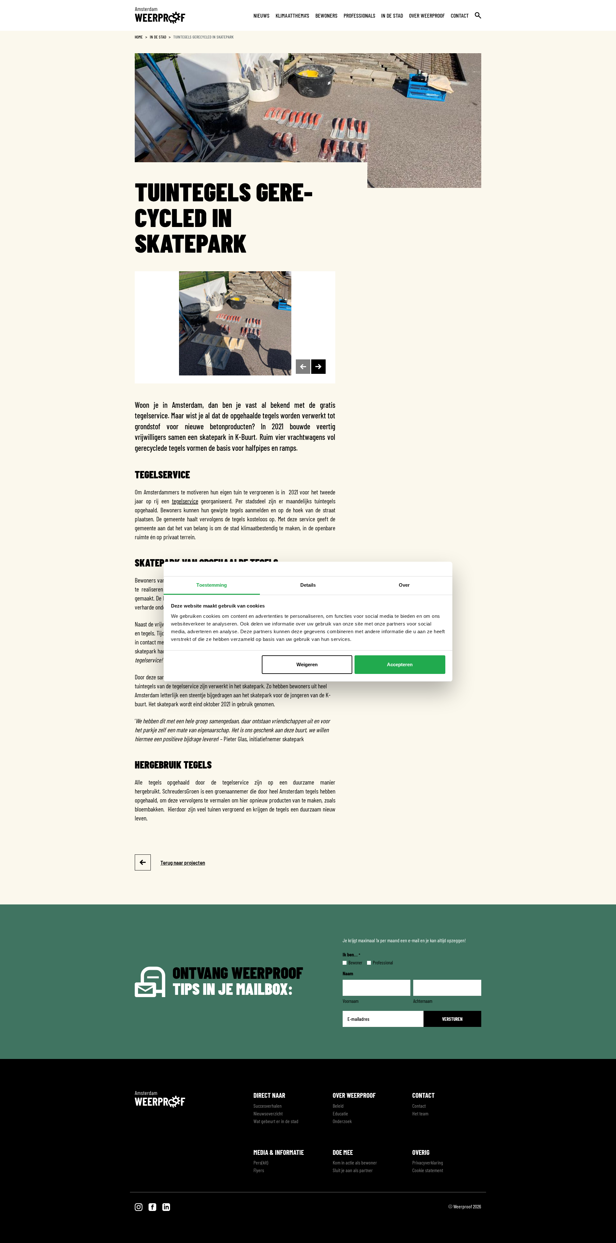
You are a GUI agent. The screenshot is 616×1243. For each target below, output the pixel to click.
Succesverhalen (267, 1106)
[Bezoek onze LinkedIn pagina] (166, 1206)
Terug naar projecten (182, 862)
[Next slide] (318, 366)
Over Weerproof (427, 15)
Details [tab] (308, 585)
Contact (460, 15)
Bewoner (350, 962)
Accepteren (400, 664)
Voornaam (351, 1001)
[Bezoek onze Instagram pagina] (139, 1206)
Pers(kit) (260, 1162)
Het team (420, 1113)
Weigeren (307, 664)
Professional (378, 962)
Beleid (338, 1106)
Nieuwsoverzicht (268, 1113)
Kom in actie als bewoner (355, 1162)
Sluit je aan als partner (353, 1170)
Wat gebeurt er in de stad (275, 1121)
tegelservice (185, 501)
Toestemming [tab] (211, 585)
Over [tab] (404, 585)
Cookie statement (427, 1170)
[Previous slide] (303, 366)
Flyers (258, 1170)
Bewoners (326, 15)
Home (139, 36)
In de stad (392, 15)
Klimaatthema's (292, 15)
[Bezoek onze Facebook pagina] (153, 1206)
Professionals (359, 15)
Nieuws (261, 15)
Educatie (340, 1113)
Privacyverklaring (427, 1162)
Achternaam (422, 1001)
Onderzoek (342, 1121)
